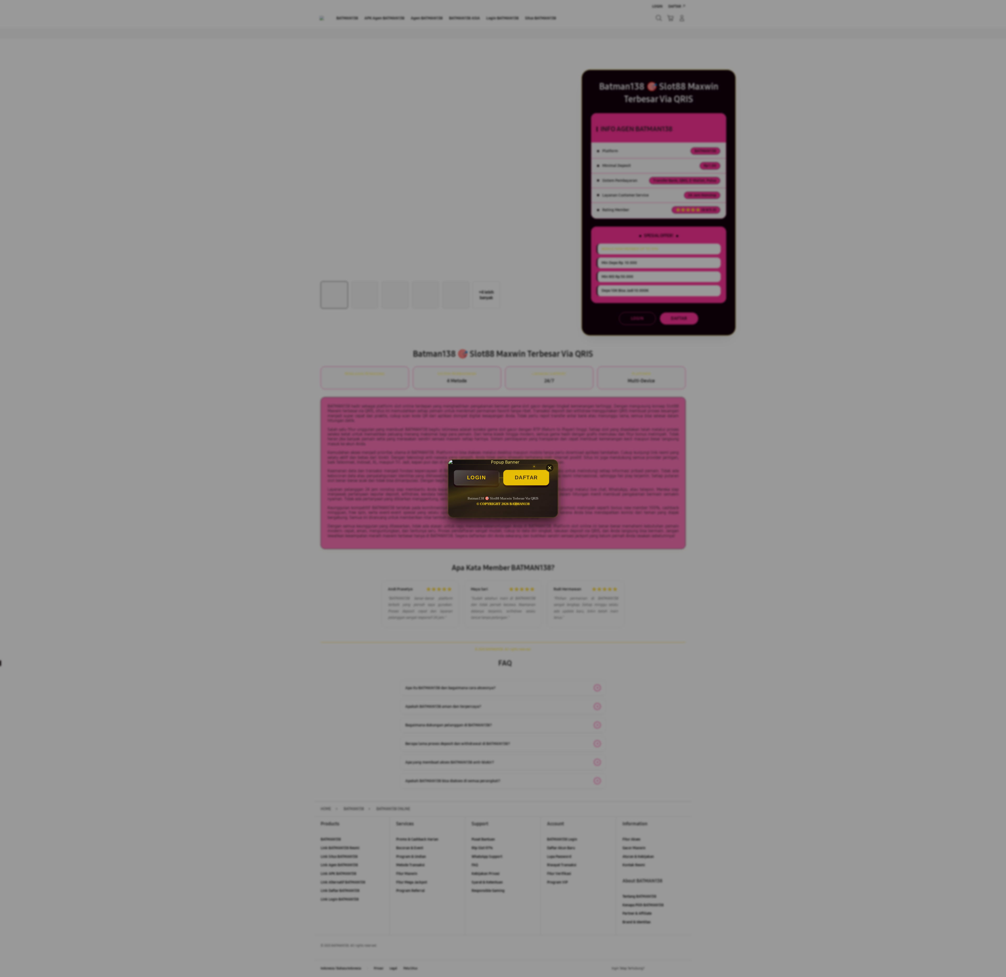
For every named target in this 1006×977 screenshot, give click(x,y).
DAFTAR (526, 477)
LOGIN (476, 477)
